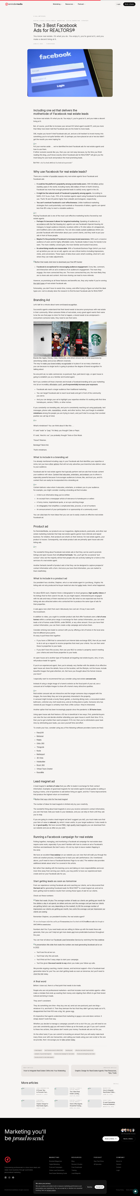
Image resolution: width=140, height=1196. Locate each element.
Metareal (40, 736)
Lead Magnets (76, 1173)
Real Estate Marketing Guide (58, 1173)
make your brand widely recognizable (57, 364)
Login (118, 1170)
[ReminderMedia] (8, 1159)
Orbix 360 (40, 743)
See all (116, 1083)
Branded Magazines (55, 1161)
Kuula (39, 751)
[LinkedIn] (5, 1177)
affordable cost (55, 384)
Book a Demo (109, 1139)
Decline (89, 1187)
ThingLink (40, 747)
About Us (119, 1161)
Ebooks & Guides (77, 1164)
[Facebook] (13, 1177)
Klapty (39, 740)
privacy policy (51, 1190)
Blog (73, 1161)
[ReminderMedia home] (14, 4)
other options (54, 464)
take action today (68, 1040)
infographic (43, 506)
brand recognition (70, 305)
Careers (118, 1164)
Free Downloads (77, 1167)
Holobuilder (41, 762)
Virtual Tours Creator (45, 769)
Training (74, 1170)
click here (44, 515)
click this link (38, 974)
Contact (118, 1167)
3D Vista (40, 758)
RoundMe (40, 772)
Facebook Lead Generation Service (67, 940)
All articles (40, 16)
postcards (98, 408)
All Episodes (97, 1164)
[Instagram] (9, 1177)
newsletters (56, 410)
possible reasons (57, 176)
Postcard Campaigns (55, 1167)
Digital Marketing (54, 1164)
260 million (75, 187)
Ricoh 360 (41, 765)
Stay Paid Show (99, 1161)
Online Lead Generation (56, 1170)
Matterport (41, 754)
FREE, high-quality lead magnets (74, 825)
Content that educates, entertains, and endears (71, 475)
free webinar (99, 940)
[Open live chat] (135, 1191)
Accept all (99, 1187)
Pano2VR (40, 733)
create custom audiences (85, 230)
